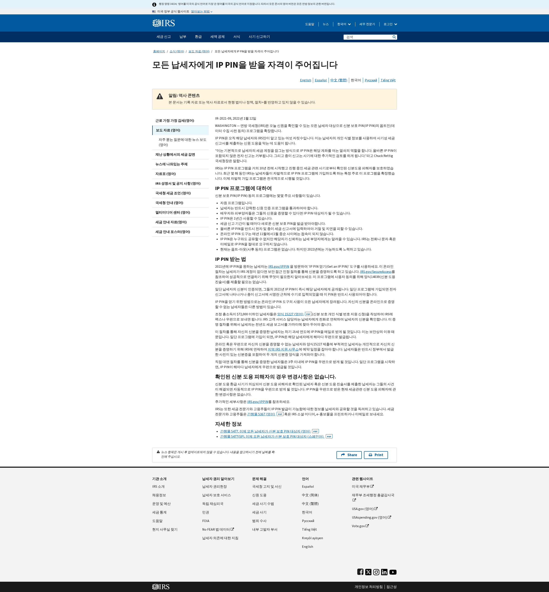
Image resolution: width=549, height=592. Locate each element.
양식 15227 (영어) (294, 314)
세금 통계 (159, 512)
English (305, 80)
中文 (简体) (310, 495)
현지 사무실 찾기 (165, 529)
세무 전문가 (367, 24)
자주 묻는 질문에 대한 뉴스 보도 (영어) (183, 142)
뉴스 (326, 24)
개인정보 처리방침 (369, 587)
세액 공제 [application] (217, 36)
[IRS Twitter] (368, 571)
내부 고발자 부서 (265, 529)
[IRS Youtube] (393, 571)
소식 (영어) (177, 51)
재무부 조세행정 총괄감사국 (373, 495)
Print (379, 454)
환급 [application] (198, 36)
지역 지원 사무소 (283, 349)
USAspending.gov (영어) (369, 517)
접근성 (391, 587)
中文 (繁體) (338, 80)
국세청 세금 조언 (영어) (173, 193)
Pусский (308, 521)
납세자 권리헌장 (214, 486)
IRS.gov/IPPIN (278, 266)
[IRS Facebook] (360, 571)
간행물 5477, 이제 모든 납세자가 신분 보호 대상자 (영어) (269, 431)
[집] (164, 21)
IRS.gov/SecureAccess (376, 271)
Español (321, 80)
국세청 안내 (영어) (169, 202)
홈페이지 (159, 51)
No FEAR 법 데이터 (216, 529)
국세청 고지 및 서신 (267, 486)
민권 (205, 512)
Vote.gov (358, 526)
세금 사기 (259, 512)
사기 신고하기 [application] (259, 36)
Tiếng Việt (388, 80)
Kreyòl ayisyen (312, 538)
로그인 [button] (388, 24)
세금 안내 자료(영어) (171, 222)
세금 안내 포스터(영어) (172, 231)
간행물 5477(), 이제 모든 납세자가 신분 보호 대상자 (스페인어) (275, 436)
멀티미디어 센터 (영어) (172, 212)
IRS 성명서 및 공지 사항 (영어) (178, 183)
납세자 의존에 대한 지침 (220, 538)
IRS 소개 (158, 486)
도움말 (309, 24)
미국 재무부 (361, 486)
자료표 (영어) (165, 174)
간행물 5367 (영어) (264, 414)
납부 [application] (182, 36)
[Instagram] (376, 571)
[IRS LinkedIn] (384, 571)
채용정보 (159, 495)
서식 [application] (236, 36)
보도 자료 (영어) (199, 51)
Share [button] (352, 454)
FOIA (205, 521)
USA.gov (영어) (363, 509)
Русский (371, 80)
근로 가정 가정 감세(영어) (174, 120)
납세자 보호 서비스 (216, 495)
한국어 (342, 24)
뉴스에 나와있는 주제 (171, 164)
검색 (394, 37)
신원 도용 (259, 495)
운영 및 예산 (161, 503)
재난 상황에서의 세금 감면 (175, 154)
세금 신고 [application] (164, 36)
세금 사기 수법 (263, 503)
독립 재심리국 (212, 503)
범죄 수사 (259, 521)
